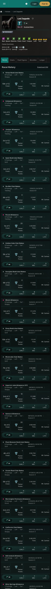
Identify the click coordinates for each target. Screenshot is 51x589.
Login (34, 4)
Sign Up (45, 4)
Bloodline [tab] (33, 60)
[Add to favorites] (32, 18)
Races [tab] (4, 60)
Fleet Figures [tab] (22, 60)
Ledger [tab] (42, 60)
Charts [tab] (12, 60)
